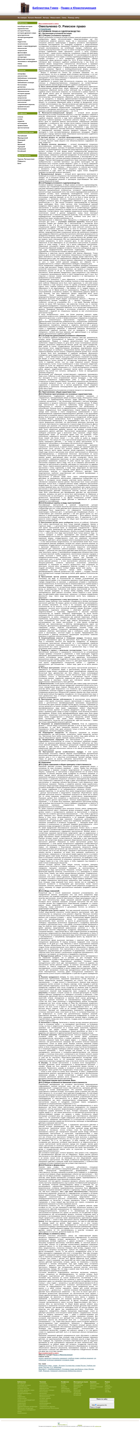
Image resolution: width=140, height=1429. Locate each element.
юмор (20, 63)
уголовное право (68, 1360)
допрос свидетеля (45, 1358)
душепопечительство (26, 89)
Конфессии (22, 113)
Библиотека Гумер (45, 8)
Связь (64, 17)
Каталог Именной (34, 17)
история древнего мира (27, 33)
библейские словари (26, 82)
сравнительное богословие (49, 1408)
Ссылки (107, 1388)
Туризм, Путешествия (26, 159)
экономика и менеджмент (27, 61)
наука (20, 39)
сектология (22, 102)
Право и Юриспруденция (78, 8)
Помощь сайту (73, 17)
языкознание (23, 66)
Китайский (22, 151)
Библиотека (22, 23)
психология (22, 48)
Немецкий (21, 140)
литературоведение (25, 37)
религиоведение (24, 100)
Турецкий (21, 147)
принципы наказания (59, 1358)
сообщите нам (98, 1426)
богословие (22, 85)
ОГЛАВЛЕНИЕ (45, 29)
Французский (23, 138)
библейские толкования (27, 78)
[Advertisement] (27, 201)
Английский (22, 136)
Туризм (107, 1385)
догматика (22, 87)
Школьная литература (26, 59)
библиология (23, 80)
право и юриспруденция (27, 46)
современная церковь (26, 104)
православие (23, 125)
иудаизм (21, 121)
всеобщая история (25, 26)
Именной (93, 1385)
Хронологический (96, 1387)
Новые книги (55, 17)
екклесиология (23, 91)
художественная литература (27, 1406)
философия (22, 53)
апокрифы (22, 74)
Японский (21, 144)
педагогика (22, 42)
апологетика (22, 76)
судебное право (73, 1358)
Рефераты (22, 161)
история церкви (24, 93)
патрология (22, 98)
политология (23, 44)
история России (24, 31)
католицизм (22, 123)
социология (22, 50)
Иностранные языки (26, 132)
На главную (22, 17)
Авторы (46, 17)
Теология (21, 70)
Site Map (108, 1392)
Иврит (20, 142)
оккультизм (22, 96)
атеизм (20, 117)
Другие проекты (24, 155)
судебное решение (86, 1358)
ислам (20, 119)
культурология (23, 35)
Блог (19, 163)
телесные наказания (54, 1360)
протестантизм (23, 128)
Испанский (22, 149)
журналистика (23, 28)
